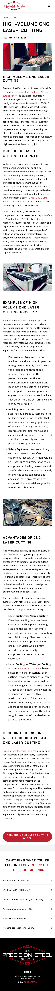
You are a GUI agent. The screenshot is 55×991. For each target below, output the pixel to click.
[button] (49, 6)
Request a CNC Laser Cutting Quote (27, 837)
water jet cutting (29, 668)
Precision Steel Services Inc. (16, 750)
